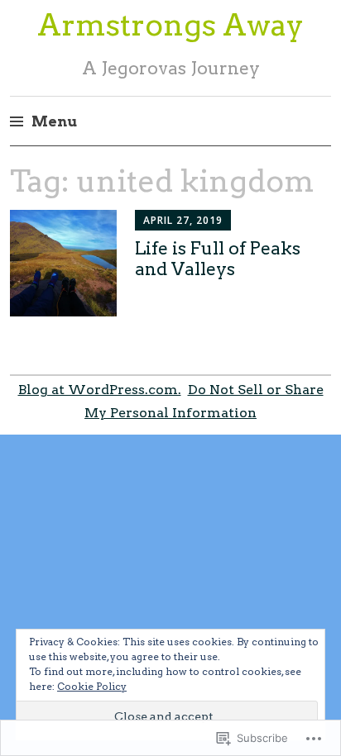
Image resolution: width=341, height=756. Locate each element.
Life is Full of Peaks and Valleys (217, 258)
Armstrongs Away (170, 25)
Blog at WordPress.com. (99, 389)
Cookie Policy (92, 686)
